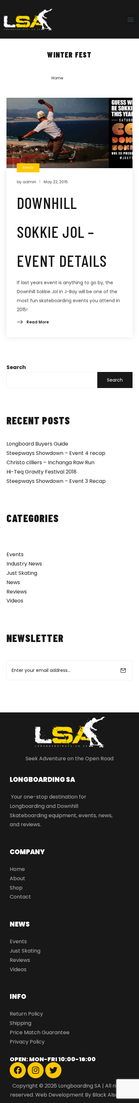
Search (16, 367)
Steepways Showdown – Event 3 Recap (56, 481)
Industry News (24, 563)
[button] (130, 19)
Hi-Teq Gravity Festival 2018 (41, 471)
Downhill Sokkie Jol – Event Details (62, 231)
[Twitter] (53, 1070)
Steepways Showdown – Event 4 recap (55, 453)
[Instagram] (35, 1070)
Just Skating (21, 573)
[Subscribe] (123, 670)
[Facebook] (18, 1070)
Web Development (59, 1094)
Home (57, 78)
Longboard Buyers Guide (37, 444)
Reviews (16, 591)
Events (15, 554)
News (13, 582)
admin (29, 182)
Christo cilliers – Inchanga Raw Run (50, 462)
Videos (14, 600)
